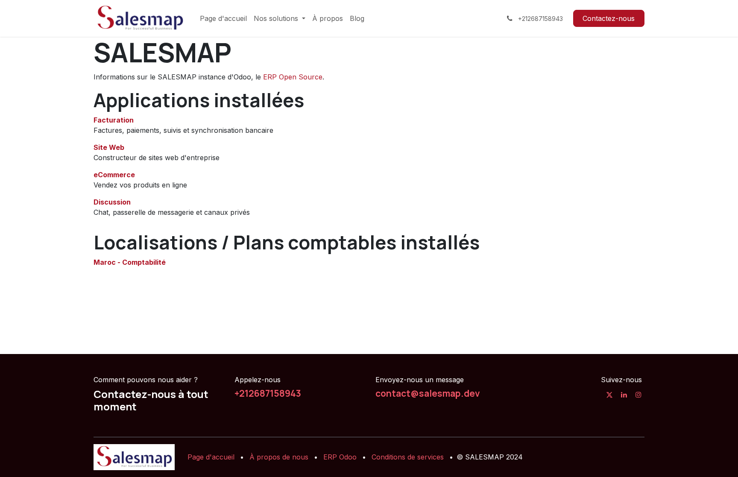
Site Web (109, 147)
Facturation (114, 120)
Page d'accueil (210, 457)
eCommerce (114, 174)
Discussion (112, 202)
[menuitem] (223, 18)
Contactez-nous (609, 18)
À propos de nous (278, 457)
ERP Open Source (292, 77)
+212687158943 (267, 393)
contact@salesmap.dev (427, 393)
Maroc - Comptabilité (130, 262)
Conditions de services (408, 457)
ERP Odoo (340, 457)
